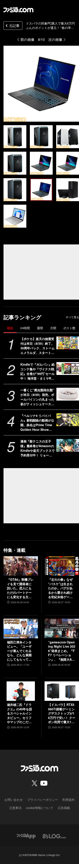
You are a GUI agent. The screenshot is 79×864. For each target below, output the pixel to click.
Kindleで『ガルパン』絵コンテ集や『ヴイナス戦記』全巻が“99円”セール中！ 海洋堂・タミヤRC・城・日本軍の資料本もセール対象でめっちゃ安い (37, 371)
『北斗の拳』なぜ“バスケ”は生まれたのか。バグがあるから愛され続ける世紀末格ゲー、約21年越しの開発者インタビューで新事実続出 (60, 588)
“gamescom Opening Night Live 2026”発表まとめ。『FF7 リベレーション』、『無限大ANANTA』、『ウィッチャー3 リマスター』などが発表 (61, 651)
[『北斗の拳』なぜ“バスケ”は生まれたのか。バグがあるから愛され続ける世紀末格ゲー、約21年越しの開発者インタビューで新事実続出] (62, 566)
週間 (40, 328)
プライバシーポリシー (42, 799)
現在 (10, 328)
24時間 (25, 328)
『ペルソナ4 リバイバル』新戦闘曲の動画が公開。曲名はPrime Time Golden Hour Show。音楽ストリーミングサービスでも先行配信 (37, 422)
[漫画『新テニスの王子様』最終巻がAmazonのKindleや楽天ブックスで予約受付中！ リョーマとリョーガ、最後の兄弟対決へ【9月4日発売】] (67, 445)
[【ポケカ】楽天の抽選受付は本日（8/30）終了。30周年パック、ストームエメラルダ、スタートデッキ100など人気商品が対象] (67, 343)
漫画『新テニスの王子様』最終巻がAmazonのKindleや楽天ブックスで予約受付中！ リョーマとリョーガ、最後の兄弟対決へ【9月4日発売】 (37, 448)
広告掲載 (64, 807)
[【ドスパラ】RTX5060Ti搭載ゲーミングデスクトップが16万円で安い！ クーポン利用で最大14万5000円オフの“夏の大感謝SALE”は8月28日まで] (62, 691)
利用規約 (68, 799)
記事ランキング (22, 317)
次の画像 (55, 39)
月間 (53, 328)
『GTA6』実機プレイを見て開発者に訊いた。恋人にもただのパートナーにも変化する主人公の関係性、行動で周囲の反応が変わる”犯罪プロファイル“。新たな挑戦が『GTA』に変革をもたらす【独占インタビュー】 (20, 588)
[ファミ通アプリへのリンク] (26, 835)
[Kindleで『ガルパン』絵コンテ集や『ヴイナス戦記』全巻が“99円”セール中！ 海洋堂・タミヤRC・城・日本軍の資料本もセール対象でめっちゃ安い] (67, 368)
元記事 (14, 25)
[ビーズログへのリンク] (54, 835)
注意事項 (15, 807)
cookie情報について (39, 807)
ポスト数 (69, 328)
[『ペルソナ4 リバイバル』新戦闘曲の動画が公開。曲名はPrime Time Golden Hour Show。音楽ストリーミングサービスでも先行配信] (67, 419)
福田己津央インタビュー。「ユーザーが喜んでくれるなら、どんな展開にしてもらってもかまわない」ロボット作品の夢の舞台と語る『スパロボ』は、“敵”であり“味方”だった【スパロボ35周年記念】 (19, 651)
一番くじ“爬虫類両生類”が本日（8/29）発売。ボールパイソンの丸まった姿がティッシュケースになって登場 (37, 397)
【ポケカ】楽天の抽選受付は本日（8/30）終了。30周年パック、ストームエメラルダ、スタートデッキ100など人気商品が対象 (37, 346)
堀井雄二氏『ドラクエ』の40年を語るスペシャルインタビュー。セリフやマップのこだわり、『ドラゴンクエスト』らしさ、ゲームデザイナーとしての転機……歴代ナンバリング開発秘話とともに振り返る (19, 713)
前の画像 (27, 39)
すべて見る (72, 317)
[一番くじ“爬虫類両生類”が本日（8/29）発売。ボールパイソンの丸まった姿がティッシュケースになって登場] (67, 394)
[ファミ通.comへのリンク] (18, 9)
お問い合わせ (13, 799)
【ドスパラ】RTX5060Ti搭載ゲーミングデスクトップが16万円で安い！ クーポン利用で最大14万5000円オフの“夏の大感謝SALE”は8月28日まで (61, 713)
